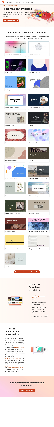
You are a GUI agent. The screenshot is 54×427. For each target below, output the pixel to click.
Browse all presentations (11, 20)
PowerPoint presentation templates (38, 296)
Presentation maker (12, 5)
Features (18, 2)
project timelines (10, 366)
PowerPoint (8, 2)
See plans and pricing (28, 2)
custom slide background (12, 358)
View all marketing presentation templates (27, 272)
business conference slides (15, 367)
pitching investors (19, 347)
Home (4, 5)
